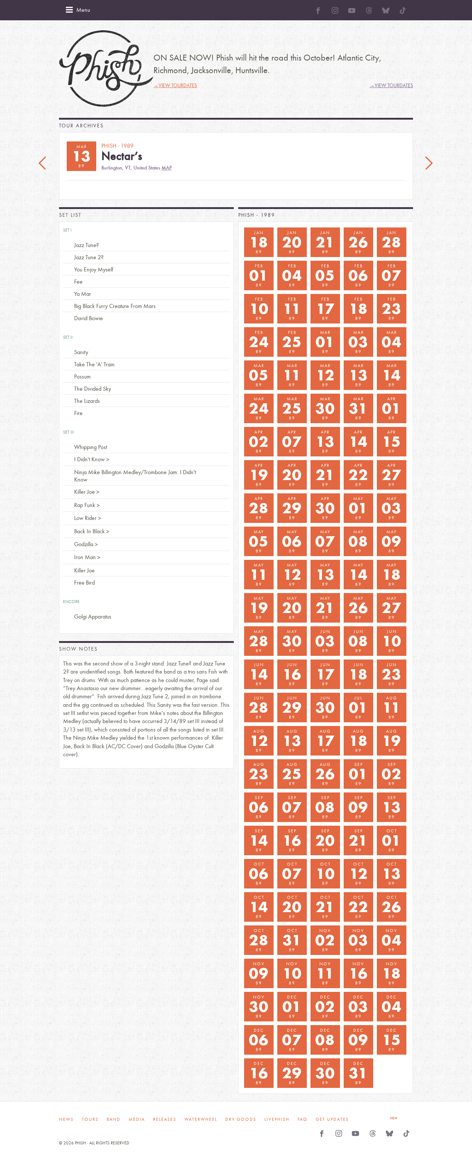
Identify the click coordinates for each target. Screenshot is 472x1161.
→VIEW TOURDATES (175, 85)
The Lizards (87, 400)
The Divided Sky (92, 388)
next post (429, 163)
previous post (43, 163)
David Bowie (88, 318)
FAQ (303, 1119)
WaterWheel (200, 1119)
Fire (78, 413)
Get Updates (332, 1119)
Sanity (81, 352)
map (167, 168)
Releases (164, 1119)
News (66, 1119)
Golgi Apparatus (92, 616)
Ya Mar (82, 293)
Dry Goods (240, 1119)
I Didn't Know (89, 459)
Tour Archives (81, 126)
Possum (82, 376)
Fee (78, 281)
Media (137, 1119)
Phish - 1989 (256, 215)
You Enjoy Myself (93, 269)
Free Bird (84, 582)
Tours (90, 1119)
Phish (106, 68)
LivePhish (276, 1119)
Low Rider (85, 517)
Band (114, 1119)
